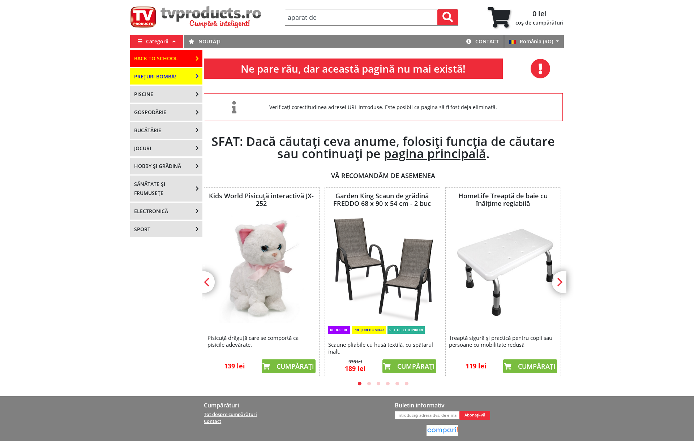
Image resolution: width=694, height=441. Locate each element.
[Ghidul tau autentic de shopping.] (442, 430)
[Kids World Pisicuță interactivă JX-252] (261, 269)
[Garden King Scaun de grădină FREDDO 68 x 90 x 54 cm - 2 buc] (382, 269)
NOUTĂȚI (208, 41)
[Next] (559, 282)
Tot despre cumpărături (230, 414)
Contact (486, 41)
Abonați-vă (474, 415)
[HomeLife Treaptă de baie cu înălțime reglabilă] (502, 269)
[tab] (525, 17)
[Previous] (207, 282)
